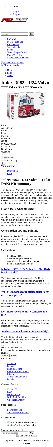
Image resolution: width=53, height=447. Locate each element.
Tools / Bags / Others (17, 52)
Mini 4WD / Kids (15, 55)
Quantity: (5, 151)
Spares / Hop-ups (15, 42)
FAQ (9, 173)
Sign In (5, 356)
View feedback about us (18, 412)
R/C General (13, 44)
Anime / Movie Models (18, 57)
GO (31, 34)
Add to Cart (7, 158)
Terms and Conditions (17, 376)
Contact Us (12, 389)
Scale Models (13, 47)
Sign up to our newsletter (12, 430)
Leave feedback (14, 410)
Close (13, 356)
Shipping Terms (14, 369)
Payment (11, 366)
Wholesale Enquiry (16, 400)
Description (12, 171)
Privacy (10, 374)
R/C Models (12, 39)
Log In (16, 11)
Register (17, 14)
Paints (10, 49)
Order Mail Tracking (16, 397)
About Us (11, 363)
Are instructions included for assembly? (25, 331)
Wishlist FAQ (13, 394)
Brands (10, 379)
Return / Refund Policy (18, 371)
